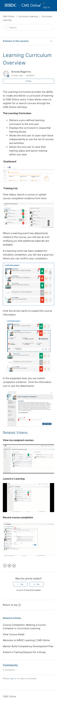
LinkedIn (14, 566)
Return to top (10, 604)
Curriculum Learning (28, 16)
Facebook (5, 566)
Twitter (9, 566)
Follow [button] (29, 81)
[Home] (23, 7)
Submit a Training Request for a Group (24, 652)
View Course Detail (13, 634)
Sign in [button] (46, 7)
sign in (13, 678)
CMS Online (8, 16)
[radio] (20, 584)
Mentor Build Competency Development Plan (28, 646)
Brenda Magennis (21, 71)
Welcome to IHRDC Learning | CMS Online (26, 640)
